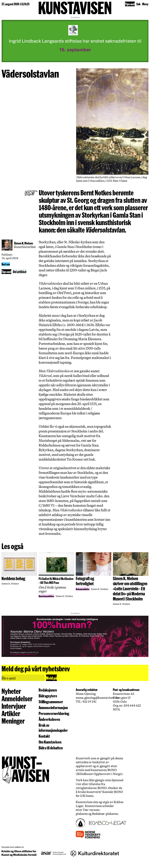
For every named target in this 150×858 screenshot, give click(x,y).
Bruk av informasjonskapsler (53, 727)
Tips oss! (130, 4)
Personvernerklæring (54, 713)
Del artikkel (19, 271)
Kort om (6, 264)
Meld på (51, 678)
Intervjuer (14, 705)
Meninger (13, 720)
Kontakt (44, 735)
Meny (145, 4)
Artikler (11, 713)
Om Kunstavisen (50, 741)
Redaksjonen (48, 689)
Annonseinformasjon (53, 707)
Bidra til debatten (51, 747)
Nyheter (11, 691)
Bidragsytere (48, 695)
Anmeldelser (17, 698)
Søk (138, 4)
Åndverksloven (49, 719)
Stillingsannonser (51, 701)
